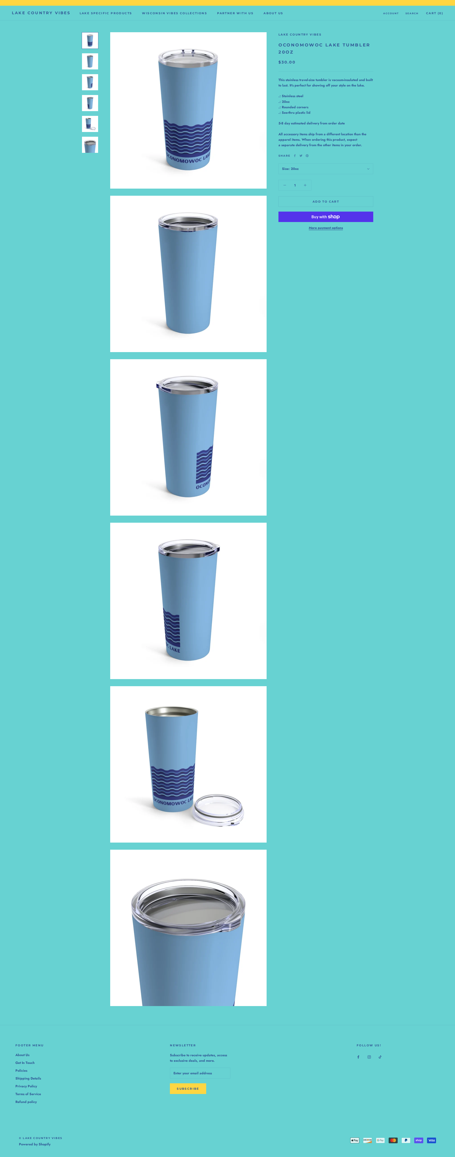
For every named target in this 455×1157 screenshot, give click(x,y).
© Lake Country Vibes (40, 1138)
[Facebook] (294, 155)
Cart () (434, 13)
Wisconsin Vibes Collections (174, 13)
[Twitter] (301, 155)
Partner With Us (235, 13)
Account (391, 13)
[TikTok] (380, 1056)
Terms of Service (28, 1094)
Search (412, 13)
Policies (21, 1070)
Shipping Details (28, 1078)
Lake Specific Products (106, 13)
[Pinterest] (307, 155)
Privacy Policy (26, 1086)
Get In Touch (25, 1062)
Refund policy (26, 1101)
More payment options (326, 227)
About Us (273, 13)
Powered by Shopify (34, 1144)
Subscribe (188, 1088)
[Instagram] (369, 1056)
